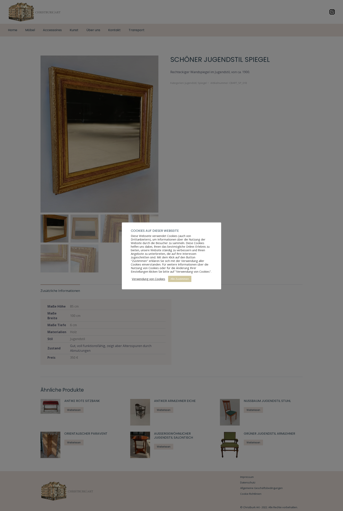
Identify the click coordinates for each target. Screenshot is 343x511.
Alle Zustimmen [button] (180, 279)
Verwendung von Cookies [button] (148, 279)
